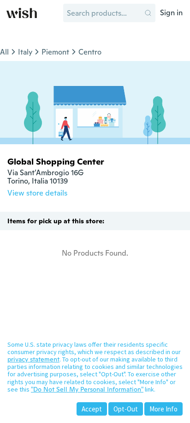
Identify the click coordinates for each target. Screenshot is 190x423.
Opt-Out (125, 409)
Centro (89, 52)
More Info (163, 409)
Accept (92, 409)
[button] (148, 13)
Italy (25, 52)
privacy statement (33, 359)
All (4, 52)
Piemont (55, 52)
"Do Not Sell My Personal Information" (87, 389)
